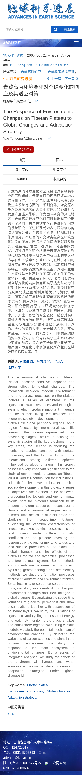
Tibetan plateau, (38, 685)
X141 (12, 714)
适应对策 (14, 367)
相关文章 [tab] (59, 169)
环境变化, (44, 361)
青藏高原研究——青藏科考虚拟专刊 (48, 72)
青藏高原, (27, 361)
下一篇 (70, 78)
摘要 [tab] (22, 160)
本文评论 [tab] (59, 179)
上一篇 (55, 78)
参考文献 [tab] (22, 169)
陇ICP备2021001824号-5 (22, 763)
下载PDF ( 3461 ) (21, 149)
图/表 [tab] (59, 160)
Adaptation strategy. (22, 697)
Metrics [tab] (22, 179)
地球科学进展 (12, 42)
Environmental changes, (26, 691)
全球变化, (61, 361)
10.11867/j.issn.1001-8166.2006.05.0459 (39, 65)
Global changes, (59, 691)
